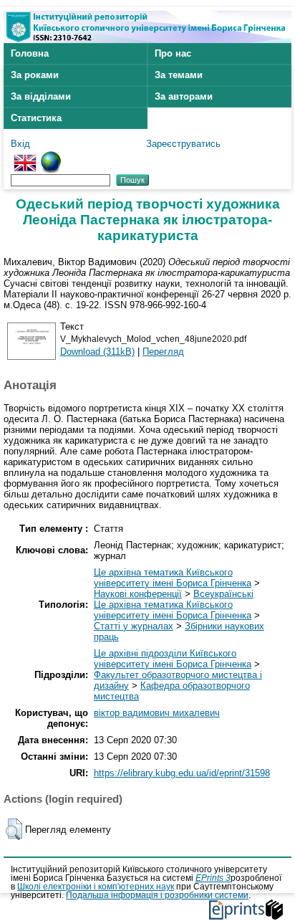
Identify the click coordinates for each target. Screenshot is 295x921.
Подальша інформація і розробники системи (157, 895)
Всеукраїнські (223, 593)
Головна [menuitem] (30, 53)
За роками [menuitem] (35, 75)
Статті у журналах (133, 626)
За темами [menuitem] (179, 75)
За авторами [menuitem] (184, 96)
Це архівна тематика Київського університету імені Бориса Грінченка (172, 577)
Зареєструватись (183, 143)
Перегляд (163, 351)
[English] (25, 156)
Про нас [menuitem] (173, 53)
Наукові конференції (138, 593)
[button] (14, 829)
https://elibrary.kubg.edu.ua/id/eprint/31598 (182, 773)
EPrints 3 (213, 878)
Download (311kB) (97, 351)
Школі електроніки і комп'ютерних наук (95, 886)
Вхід (20, 143)
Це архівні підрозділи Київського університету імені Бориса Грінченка (172, 658)
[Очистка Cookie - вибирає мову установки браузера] (50, 156)
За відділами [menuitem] (41, 96)
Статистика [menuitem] (36, 118)
